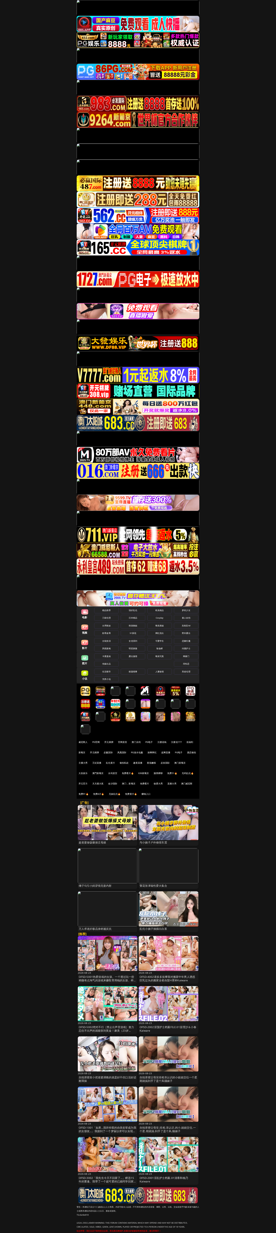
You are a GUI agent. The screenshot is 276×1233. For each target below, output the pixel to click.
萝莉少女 (186, 610)
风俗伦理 (186, 671)
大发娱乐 (83, 773)
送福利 (189, 742)
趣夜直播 (137, 762)
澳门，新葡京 (128, 783)
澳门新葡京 (180, 762)
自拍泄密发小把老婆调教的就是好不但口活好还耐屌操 (107, 1079)
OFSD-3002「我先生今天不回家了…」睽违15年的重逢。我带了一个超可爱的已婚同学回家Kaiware (106, 1181)
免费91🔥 (83, 793)
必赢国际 (108, 752)
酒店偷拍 (191, 752)
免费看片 (144, 783)
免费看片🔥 (128, 773)
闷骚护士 (186, 648)
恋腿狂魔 (186, 640)
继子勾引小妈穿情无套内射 (95, 885)
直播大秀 (171, 783)
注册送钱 (162, 742)
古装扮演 (106, 640)
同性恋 (186, 663)
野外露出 (186, 633)
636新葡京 (143, 773)
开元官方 (83, 783)
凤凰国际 (121, 752)
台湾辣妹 (106, 625)
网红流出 (159, 633)
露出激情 (133, 656)
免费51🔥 (172, 773)
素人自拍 (186, 617)
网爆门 (186, 656)
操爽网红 (152, 752)
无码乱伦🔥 (188, 773)
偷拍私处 (124, 762)
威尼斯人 (83, 742)
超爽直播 (165, 752)
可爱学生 (159, 640)
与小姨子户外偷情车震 (153, 842)
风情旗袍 (106, 648)
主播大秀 (83, 762)
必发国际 (165, 762)
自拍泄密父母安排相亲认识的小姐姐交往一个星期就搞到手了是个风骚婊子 (168, 1079)
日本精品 (133, 617)
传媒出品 (106, 663)
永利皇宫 (112, 773)
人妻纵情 (159, 671)
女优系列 (133, 640)
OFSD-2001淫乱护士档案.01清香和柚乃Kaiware (164, 1179)
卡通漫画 (106, 656)
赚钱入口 (146, 793)
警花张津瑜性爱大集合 (153, 885)
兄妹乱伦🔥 (115, 793)
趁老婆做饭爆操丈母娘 (92, 842)
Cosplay (159, 617)
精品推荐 (106, 610)
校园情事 (133, 671)
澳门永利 (136, 742)
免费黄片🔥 (131, 793)
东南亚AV (186, 625)
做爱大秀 (158, 783)
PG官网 (96, 742)
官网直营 (122, 742)
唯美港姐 (159, 625)
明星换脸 (133, 648)
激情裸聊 (158, 773)
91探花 (133, 633)
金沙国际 (112, 783)
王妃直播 (96, 762)
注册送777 (176, 742)
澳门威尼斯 (186, 783)
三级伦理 (106, 617)
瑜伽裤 (159, 648)
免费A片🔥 (98, 793)
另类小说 (106, 679)
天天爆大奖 (98, 783)
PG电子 (149, 742)
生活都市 (106, 671)
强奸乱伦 (133, 610)
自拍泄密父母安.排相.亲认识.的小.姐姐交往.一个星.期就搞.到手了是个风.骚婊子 (168, 1129)
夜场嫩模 (151, 762)
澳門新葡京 (98, 773)
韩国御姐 (133, 625)
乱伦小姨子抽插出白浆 (153, 929)
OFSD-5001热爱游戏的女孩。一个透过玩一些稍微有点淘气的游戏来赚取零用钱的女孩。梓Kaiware (106, 980)
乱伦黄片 (110, 762)
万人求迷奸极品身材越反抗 (95, 929)
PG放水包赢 (137, 752)
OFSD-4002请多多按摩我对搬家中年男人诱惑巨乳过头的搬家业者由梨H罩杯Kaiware (167, 978)
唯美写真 (159, 656)
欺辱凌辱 (106, 633)
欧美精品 (159, 610)
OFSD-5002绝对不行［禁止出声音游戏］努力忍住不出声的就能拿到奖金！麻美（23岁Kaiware (106, 1030)
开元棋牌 (108, 742)
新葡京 (82, 752)
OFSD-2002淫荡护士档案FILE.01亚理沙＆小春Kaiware (168, 1028)
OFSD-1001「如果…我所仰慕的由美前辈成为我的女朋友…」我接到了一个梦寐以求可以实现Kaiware (107, 1131)
